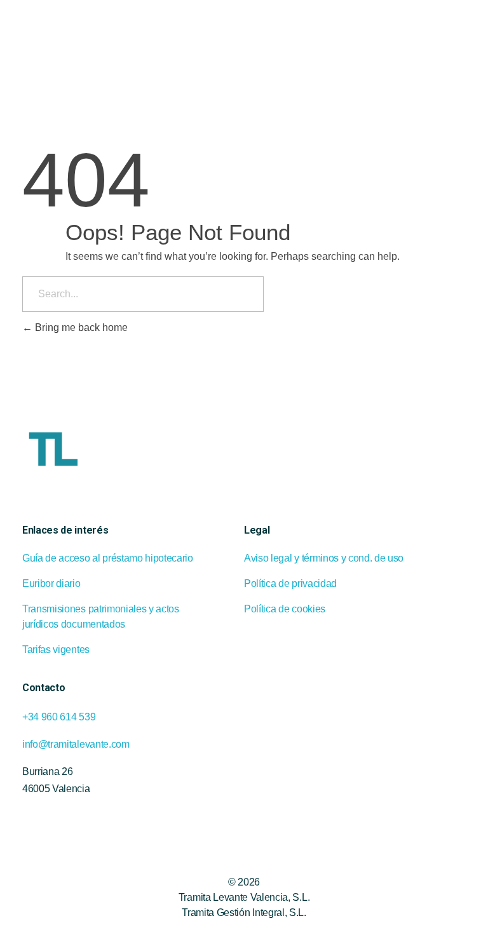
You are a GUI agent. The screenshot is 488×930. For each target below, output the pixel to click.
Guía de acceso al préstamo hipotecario (107, 558)
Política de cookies (284, 608)
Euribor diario (51, 583)
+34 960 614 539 (58, 716)
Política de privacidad (290, 583)
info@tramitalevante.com (76, 744)
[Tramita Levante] (92, 29)
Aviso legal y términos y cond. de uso (323, 558)
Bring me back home (80, 327)
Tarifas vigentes (56, 649)
